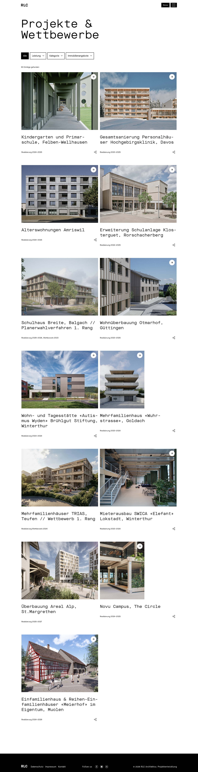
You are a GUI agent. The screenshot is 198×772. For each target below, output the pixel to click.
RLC (24, 766)
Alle (25, 55)
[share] (95, 152)
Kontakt (62, 766)
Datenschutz (37, 766)
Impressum (50, 766)
